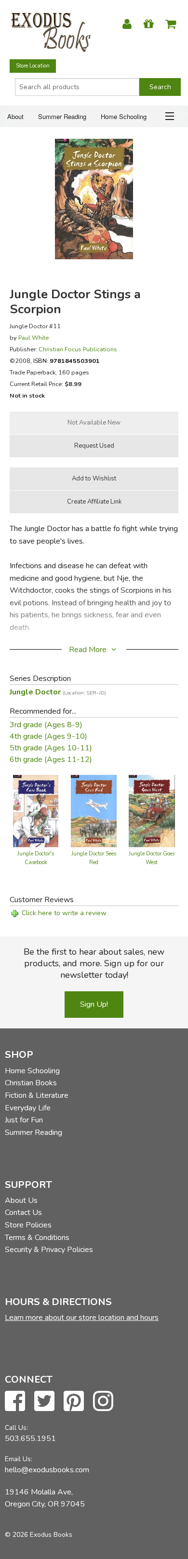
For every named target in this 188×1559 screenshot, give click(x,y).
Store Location (33, 65)
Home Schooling (124, 116)
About (15, 116)
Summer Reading (62, 116)
